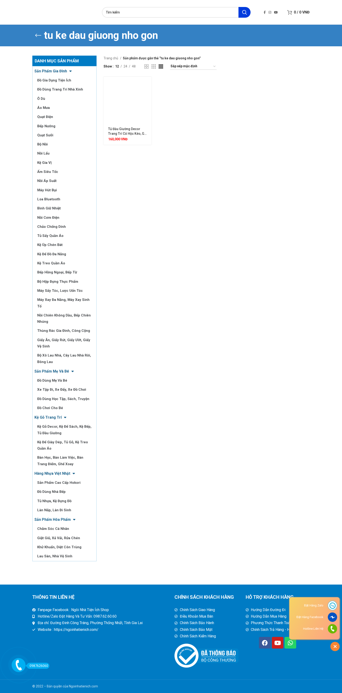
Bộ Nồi (42, 144)
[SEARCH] (244, 12)
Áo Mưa (43, 108)
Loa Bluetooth (48, 199)
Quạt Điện (45, 117)
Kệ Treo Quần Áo (51, 263)
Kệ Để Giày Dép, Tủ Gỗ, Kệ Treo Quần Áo (62, 445)
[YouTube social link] (276, 12)
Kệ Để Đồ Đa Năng (51, 254)
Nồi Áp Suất (47, 181)
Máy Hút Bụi (47, 190)
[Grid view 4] (161, 66)
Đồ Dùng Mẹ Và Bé (52, 380)
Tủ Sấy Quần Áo (50, 236)
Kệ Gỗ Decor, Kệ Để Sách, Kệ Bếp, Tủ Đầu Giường (64, 429)
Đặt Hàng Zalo (313, 605)
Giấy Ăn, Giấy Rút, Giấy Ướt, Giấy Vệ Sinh (63, 343)
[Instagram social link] (270, 12)
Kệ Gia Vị (44, 163)
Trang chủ (111, 58)
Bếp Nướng (46, 126)
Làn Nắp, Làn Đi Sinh (54, 510)
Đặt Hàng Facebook (309, 617)
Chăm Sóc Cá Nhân (53, 529)
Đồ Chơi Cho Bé (50, 408)
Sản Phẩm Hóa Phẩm (52, 519)
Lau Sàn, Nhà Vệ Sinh (54, 556)
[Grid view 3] (153, 66)
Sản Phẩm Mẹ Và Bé (51, 371)
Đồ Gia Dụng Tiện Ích (54, 80)
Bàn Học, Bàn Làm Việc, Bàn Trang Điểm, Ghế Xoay (60, 460)
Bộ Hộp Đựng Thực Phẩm (57, 281)
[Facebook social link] (264, 12)
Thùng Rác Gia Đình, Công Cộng (63, 331)
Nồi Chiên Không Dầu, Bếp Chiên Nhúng (64, 318)
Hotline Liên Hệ (313, 628)
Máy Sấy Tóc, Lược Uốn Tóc (60, 291)
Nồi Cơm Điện (48, 217)
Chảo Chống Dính (51, 227)
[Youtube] (277, 643)
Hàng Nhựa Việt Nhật (52, 473)
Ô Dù (41, 99)
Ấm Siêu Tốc (47, 172)
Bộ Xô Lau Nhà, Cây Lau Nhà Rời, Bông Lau (64, 358)
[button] (148, 84)
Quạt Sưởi (45, 135)
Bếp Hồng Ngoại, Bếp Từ (57, 272)
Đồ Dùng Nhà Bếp (51, 492)
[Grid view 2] (146, 66)
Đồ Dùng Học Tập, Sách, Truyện (63, 399)
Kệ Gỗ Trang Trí (48, 417)
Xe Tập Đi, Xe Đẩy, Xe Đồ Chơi (61, 389)
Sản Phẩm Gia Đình (50, 71)
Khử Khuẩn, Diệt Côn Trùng (59, 547)
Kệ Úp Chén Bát (50, 245)
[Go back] (38, 35)
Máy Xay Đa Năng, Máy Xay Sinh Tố (63, 303)
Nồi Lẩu (43, 153)
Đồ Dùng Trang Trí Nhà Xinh (60, 89)
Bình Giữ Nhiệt (49, 208)
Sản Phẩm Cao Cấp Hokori (58, 483)
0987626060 (39, 666)
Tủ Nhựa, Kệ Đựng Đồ (54, 501)
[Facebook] (265, 643)
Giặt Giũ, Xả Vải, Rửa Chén (58, 538)
